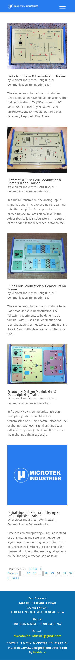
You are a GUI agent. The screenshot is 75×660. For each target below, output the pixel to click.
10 (28, 573)
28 (46, 573)
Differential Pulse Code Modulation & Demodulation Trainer (34, 181)
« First (33, 569)
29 (52, 573)
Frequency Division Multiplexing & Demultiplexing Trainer (32, 393)
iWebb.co (39, 652)
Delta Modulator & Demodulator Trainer (37, 76)
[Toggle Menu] (62, 6)
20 (34, 573)
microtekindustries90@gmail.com (37, 636)
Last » (15, 578)
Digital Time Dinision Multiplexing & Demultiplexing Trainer (33, 514)
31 (64, 573)
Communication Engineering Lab (29, 84)
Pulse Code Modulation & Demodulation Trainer (37, 287)
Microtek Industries (23, 80)
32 (70, 573)
